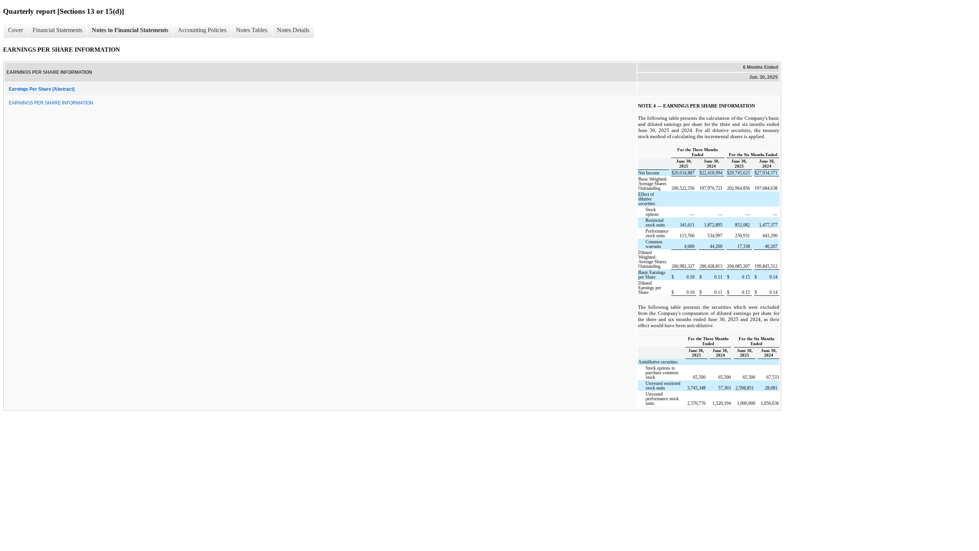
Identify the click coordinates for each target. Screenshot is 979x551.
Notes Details (293, 30)
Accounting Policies (202, 30)
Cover (15, 30)
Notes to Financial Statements (130, 30)
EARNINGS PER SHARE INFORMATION (51, 103)
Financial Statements (57, 30)
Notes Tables (251, 30)
